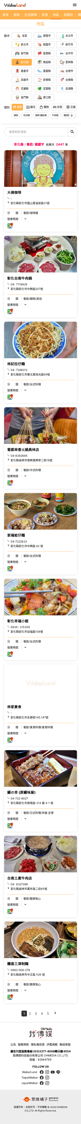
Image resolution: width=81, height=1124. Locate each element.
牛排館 (55, 115)
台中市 (69, 53)
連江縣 (47, 97)
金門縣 (25, 97)
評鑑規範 (52, 1044)
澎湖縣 (69, 88)
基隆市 (47, 35)
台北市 (69, 35)
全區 (24, 35)
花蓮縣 (25, 88)
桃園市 (47, 44)
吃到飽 (26, 115)
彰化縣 (25, 62)
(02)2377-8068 (44, 1051)
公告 (13, 1044)
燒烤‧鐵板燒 (41, 115)
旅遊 (16, 15)
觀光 (32, 107)
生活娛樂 (30, 15)
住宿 (59, 107)
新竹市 (69, 44)
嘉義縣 (47, 70)
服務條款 (23, 1044)
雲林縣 (69, 62)
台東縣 (69, 79)
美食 (5, 15)
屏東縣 (47, 79)
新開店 (68, 15)
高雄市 (25, 79)
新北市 (25, 44)
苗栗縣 (47, 53)
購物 (46, 107)
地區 (56, 15)
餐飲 (19, 107)
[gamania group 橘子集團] (40, 1099)
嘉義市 (25, 70)
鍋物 (16, 115)
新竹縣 (25, 53)
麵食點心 (68, 115)
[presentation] (72, 115)
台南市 (69, 70)
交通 (72, 107)
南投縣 (47, 62)
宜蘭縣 (47, 88)
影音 (45, 15)
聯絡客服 (65, 1044)
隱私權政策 (38, 1044)
